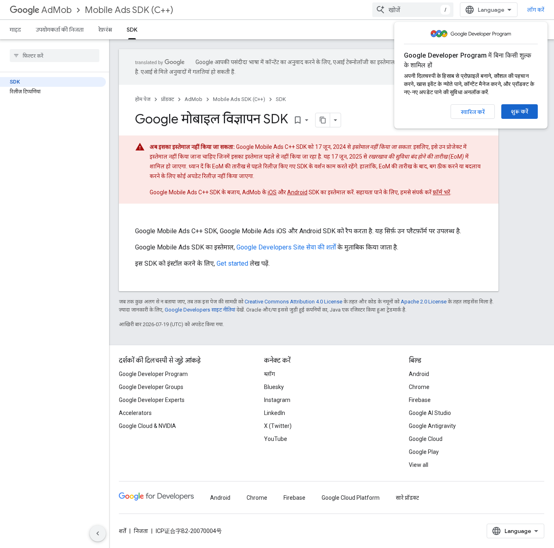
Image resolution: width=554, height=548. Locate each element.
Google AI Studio (430, 413)
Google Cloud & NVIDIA (147, 426)
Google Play (424, 452)
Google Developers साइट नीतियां (200, 310)
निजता (141, 531)
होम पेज (142, 99)
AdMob (56, 9)
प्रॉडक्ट (167, 99)
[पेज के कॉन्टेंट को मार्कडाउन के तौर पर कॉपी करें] (323, 120)
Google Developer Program (153, 374)
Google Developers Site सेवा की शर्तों (286, 247)
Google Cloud (425, 439)
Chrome (419, 387)
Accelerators (135, 413)
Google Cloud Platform (351, 497)
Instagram (277, 400)
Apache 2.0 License (424, 302)
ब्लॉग (269, 374)
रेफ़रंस (105, 29)
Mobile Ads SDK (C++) (129, 9)
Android (297, 192)
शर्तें (122, 531)
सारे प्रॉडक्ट (407, 497)
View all (418, 465)
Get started (232, 263)
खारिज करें (473, 112)
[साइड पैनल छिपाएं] (98, 533)
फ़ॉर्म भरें (441, 192)
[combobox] (412, 9)
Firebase (420, 400)
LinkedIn (274, 413)
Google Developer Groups (151, 387)
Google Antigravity (432, 426)
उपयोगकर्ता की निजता (60, 29)
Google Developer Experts (152, 400)
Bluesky (274, 387)
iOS (272, 192)
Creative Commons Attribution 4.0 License (293, 302)
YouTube (275, 439)
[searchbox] (54, 55)
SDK (132, 29)
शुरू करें (519, 111)
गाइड (15, 29)
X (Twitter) (278, 426)
